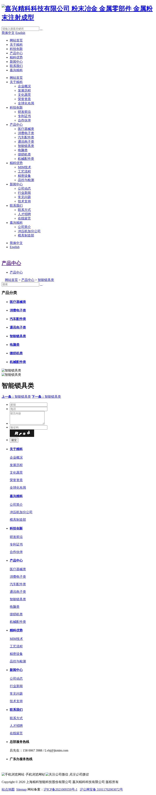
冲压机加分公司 (29, 231)
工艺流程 (24, 171)
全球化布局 (26, 103)
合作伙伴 (24, 120)
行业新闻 (24, 192)
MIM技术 (24, 167)
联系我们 (16, 66)
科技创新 (16, 49)
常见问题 (24, 197)
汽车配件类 (26, 137)
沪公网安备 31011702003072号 (101, 789)
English (20, 33)
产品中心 (16, 53)
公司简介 (24, 227)
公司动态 (24, 188)
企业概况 (24, 86)
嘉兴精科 (16, 70)
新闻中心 (16, 61)
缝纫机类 (24, 154)
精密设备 (24, 175)
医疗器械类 (26, 129)
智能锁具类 (26, 146)
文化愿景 (24, 94)
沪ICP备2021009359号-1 (60, 789)
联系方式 (24, 210)
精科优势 (16, 57)
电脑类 (23, 150)
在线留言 (24, 218)
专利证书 (24, 116)
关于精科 (16, 44)
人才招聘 (24, 214)
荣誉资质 (24, 99)
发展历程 (24, 90)
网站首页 (16, 40)
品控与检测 (26, 180)
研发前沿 (24, 111)
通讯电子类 (26, 141)
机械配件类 (26, 158)
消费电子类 (26, 133)
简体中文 (8, 33)
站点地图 (8, 789)
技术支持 (24, 201)
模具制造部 (26, 235)
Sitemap (21, 789)
